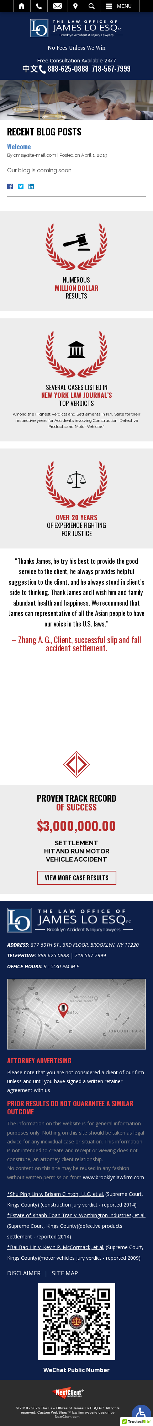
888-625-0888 (68, 68)
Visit (75, 6)
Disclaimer (24, 1273)
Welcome (19, 146)
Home (22, 6)
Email (58, 6)
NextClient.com (67, 1417)
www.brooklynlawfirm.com (113, 1177)
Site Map (65, 1273)
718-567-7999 (111, 68)
